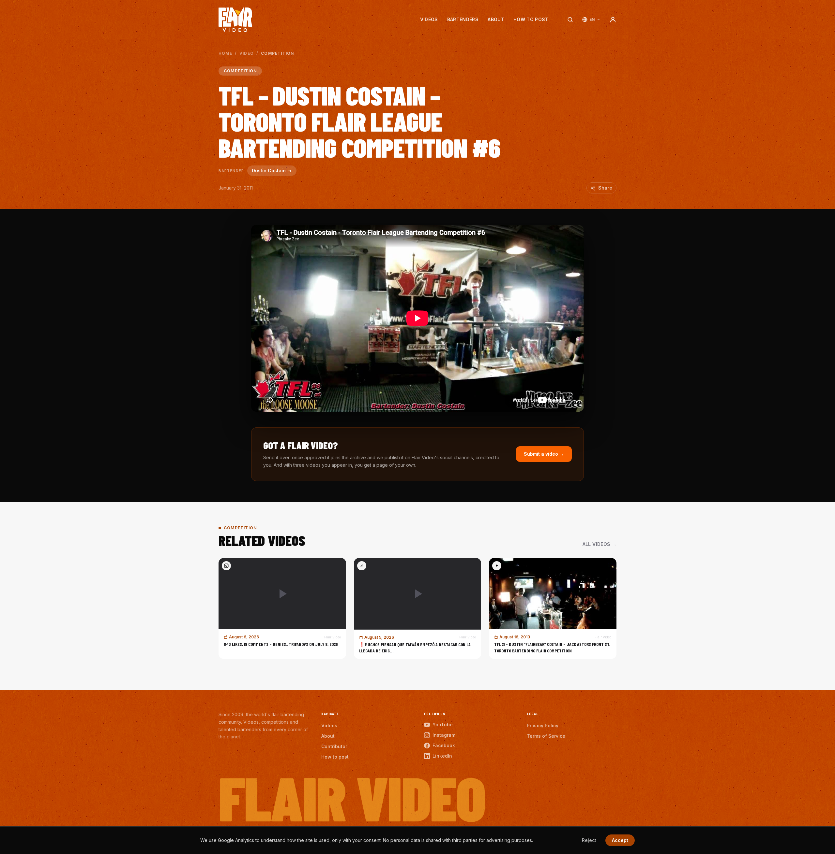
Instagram (444, 735)
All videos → (599, 544)
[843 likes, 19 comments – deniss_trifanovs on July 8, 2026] (282, 608)
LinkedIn (442, 756)
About (496, 19)
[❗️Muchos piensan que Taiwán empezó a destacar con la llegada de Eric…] (417, 608)
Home (225, 53)
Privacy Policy (542, 725)
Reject (589, 840)
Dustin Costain (269, 170)
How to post (531, 19)
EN (592, 19)
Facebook (444, 745)
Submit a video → (544, 454)
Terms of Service (546, 736)
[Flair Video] (235, 19)
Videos (429, 19)
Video (246, 53)
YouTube (443, 724)
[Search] (570, 19)
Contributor (334, 746)
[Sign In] (612, 19)
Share (605, 188)
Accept (620, 840)
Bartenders (463, 19)
